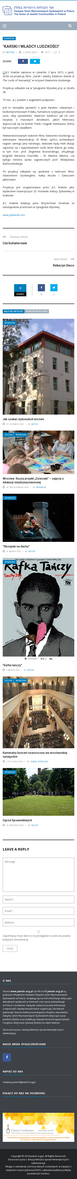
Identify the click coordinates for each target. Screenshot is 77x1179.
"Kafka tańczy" (12, 665)
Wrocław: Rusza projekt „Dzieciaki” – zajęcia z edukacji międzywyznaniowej (33, 480)
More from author (36, 311)
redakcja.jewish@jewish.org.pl (19, 1082)
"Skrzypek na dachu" (16, 546)
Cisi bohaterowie (15, 243)
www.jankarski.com (14, 215)
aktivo (10, 52)
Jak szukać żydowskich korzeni (23, 419)
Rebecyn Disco (63, 265)
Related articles (13, 311)
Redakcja (41, 487)
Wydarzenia (9, 38)
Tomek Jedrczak (39, 761)
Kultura (8, 435)
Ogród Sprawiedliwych (17, 820)
